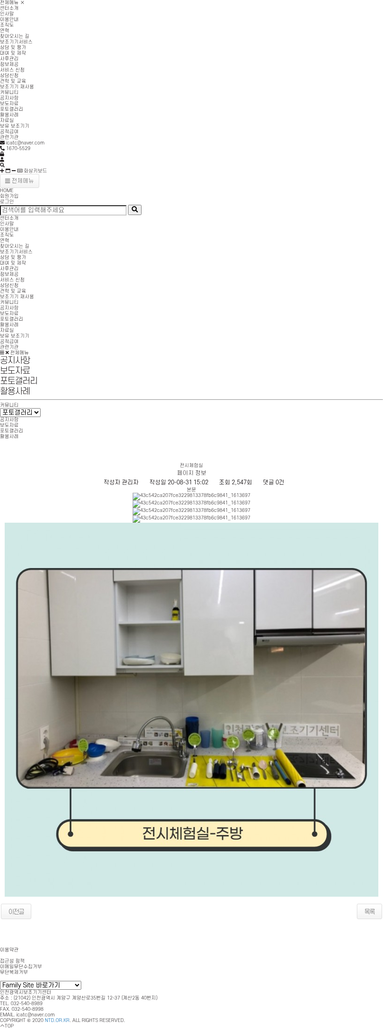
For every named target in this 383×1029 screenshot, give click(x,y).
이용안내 (9, 19)
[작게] (14, 171)
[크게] (2, 171)
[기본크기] (8, 171)
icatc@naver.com (35, 1015)
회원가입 (9, 196)
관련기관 (9, 137)
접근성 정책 (12, 961)
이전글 (16, 911)
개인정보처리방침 (18, 955)
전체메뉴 (10, 3)
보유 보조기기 (14, 126)
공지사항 (9, 98)
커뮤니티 (9, 92)
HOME (7, 191)
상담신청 (9, 76)
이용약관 (9, 950)
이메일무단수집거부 (21, 967)
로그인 (7, 202)
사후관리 (9, 59)
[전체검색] (2, 165)
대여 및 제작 (13, 53)
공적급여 (9, 132)
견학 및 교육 (13, 81)
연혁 (4, 31)
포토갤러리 (11, 109)
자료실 (7, 120)
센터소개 (9, 8)
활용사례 (9, 115)
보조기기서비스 (16, 42)
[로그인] (2, 154)
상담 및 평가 (13, 47)
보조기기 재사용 (17, 87)
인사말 (7, 14)
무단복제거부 (14, 972)
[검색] (135, 210)
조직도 (7, 25)
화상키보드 (34, 171)
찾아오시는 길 (14, 36)
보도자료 (9, 104)
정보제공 (9, 64)
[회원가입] (2, 160)
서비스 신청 (12, 70)
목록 (369, 911)
